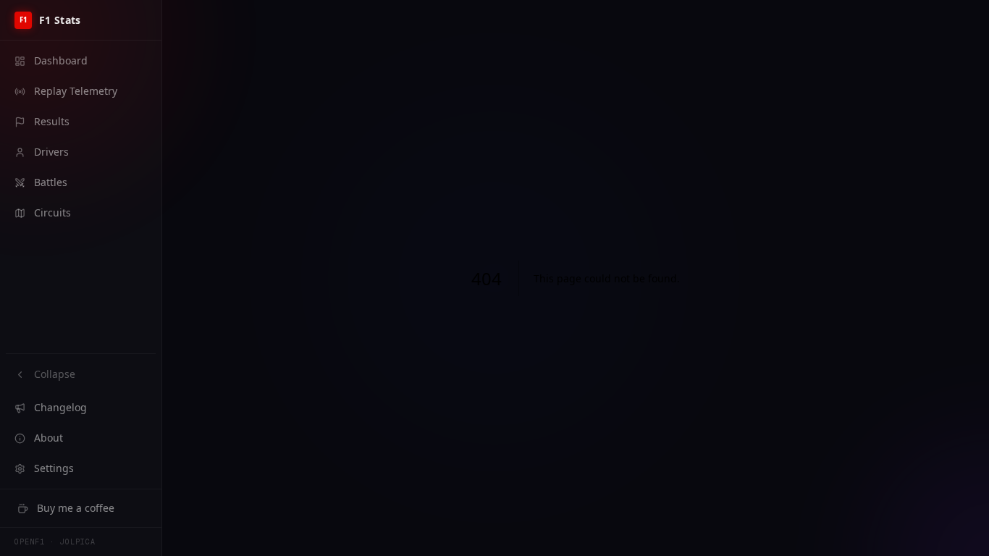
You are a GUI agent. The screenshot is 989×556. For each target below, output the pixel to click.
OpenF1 (29, 542)
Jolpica (78, 542)
